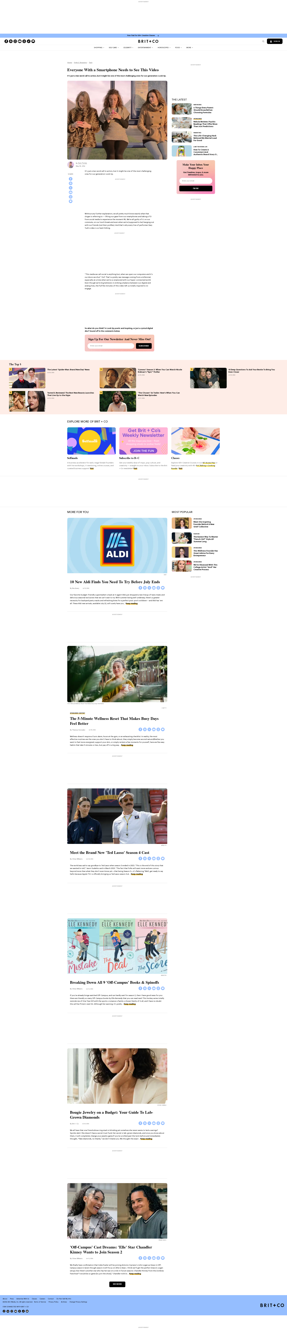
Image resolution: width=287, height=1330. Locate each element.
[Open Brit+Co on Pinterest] (8, 1311)
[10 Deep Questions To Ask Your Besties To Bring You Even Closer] (208, 378)
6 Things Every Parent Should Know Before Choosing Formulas (203, 110)
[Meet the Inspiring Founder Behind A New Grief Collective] (182, 523)
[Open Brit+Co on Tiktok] (23, 1311)
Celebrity (127, 48)
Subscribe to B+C (129, 458)
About (5, 1299)
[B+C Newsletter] (143, 441)
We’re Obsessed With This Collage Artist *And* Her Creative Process (205, 567)
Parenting (197, 133)
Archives (64, 1302)
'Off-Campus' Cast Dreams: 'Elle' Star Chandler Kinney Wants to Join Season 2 (111, 1249)
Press (12, 1299)
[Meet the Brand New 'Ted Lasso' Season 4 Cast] (117, 816)
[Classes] (195, 441)
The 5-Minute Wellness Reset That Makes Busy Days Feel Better (114, 721)
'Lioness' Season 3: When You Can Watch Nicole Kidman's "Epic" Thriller (160, 371)
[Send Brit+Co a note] (33, 41)
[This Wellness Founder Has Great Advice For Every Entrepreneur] (182, 552)
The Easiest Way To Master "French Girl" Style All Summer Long (206, 539)
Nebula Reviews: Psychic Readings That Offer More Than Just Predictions (205, 124)
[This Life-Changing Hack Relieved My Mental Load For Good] (182, 137)
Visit (92, 469)
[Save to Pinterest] (70, 183)
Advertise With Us (22, 1299)
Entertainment (144, 48)
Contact (51, 1299)
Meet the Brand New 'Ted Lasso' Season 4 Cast (109, 852)
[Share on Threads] (70, 197)
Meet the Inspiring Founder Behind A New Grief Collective (204, 524)
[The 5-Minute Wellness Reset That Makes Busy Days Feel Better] (117, 674)
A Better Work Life (200, 147)
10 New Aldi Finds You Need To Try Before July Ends (115, 581)
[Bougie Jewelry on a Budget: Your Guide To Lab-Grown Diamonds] (117, 1076)
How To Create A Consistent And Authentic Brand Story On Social (206, 152)
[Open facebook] (6, 41)
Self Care (113, 48)
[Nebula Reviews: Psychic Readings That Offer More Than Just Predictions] (182, 123)
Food (177, 48)
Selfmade (72, 458)
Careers (42, 1299)
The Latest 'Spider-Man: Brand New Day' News (68, 370)
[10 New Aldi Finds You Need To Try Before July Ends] (117, 546)
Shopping (98, 48)
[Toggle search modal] (263, 41)
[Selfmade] (91, 441)
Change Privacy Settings (78, 1302)
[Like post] (70, 201)
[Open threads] (24, 41)
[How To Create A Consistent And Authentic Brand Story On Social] (182, 151)
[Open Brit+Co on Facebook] (4, 1311)
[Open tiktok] (28, 41)
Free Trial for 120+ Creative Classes (141, 35)
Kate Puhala (82, 163)
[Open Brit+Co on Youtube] (15, 1311)
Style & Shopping (80, 63)
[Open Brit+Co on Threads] (19, 1311)
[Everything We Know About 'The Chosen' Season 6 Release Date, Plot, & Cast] (118, 401)
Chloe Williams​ (77, 859)
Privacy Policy (53, 1302)
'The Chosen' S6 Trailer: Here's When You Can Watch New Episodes (159, 394)
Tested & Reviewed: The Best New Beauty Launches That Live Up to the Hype (70, 394)
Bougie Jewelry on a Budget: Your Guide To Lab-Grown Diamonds (111, 1115)
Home (69, 63)
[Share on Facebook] (70, 179)
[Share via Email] (70, 192)
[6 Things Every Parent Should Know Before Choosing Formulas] (182, 109)
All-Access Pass (208, 463)
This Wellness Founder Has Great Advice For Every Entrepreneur (206, 553)
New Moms (197, 105)
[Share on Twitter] (70, 188)
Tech (90, 63)
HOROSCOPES (163, 48)
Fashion (196, 534)
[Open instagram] (15, 41)
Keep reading (132, 603)
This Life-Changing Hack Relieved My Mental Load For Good (205, 138)
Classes (175, 458)
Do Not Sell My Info (64, 1299)
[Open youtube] (20, 41)
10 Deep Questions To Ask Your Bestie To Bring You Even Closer (251, 371)
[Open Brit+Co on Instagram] (11, 1311)
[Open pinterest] (11, 41)
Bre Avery (75, 588)
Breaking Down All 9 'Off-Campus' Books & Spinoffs (114, 982)
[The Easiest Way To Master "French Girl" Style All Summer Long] (182, 538)
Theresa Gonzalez (78, 730)
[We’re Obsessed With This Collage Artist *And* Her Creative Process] (182, 566)
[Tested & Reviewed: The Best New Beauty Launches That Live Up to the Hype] (27, 401)
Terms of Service (40, 1302)
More (188, 48)
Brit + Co (75, 1124)
